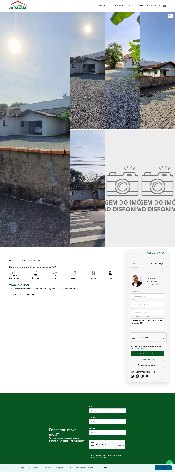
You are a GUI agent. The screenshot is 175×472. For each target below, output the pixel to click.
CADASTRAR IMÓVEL (116, 5)
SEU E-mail (134, 300)
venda (18, 260)
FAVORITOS (151, 5)
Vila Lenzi (37, 260)
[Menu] (164, 5)
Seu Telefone (94, 428)
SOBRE (141, 5)
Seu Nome (93, 407)
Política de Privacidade (138, 348)
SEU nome (134, 291)
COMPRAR (101, 5)
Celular (134, 308)
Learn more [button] (102, 468)
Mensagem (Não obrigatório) (141, 316)
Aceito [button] (163, 468)
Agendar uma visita (147, 359)
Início (11, 260)
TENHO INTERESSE (147, 353)
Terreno (27, 260)
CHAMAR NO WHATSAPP (148, 365)
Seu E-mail (93, 417)
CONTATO (131, 5)
